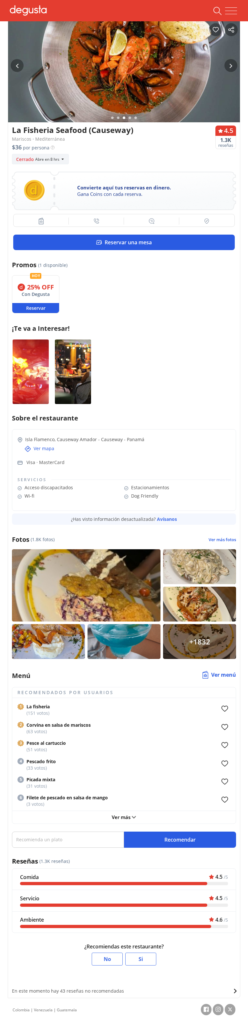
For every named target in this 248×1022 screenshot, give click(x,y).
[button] (41, 221)
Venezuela (43, 1010)
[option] (124, 79)
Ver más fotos (222, 539)
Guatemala (67, 1010)
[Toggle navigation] (231, 11)
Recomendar (180, 839)
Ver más (122, 817)
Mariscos (21, 139)
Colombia (21, 1010)
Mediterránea (50, 139)
